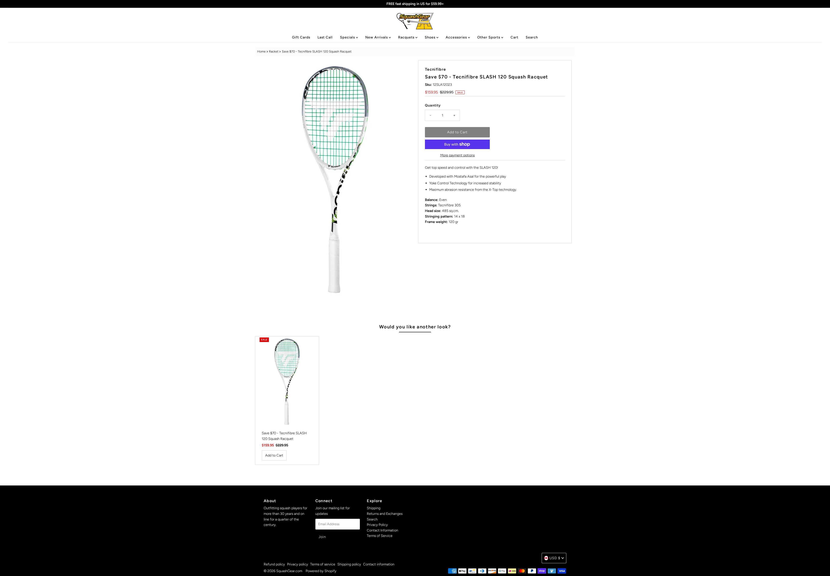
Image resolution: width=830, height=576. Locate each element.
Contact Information (382, 530)
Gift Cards (301, 37)
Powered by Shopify (321, 571)
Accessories (457, 37)
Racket (273, 51)
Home (261, 51)
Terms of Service (380, 536)
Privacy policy (297, 564)
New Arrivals (377, 37)
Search (532, 37)
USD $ (554, 558)
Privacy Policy (377, 525)
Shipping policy (349, 564)
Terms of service (322, 564)
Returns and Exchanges (384, 514)
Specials (348, 37)
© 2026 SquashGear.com (283, 571)
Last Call (325, 37)
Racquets (406, 37)
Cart (514, 37)
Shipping (373, 508)
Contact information (378, 564)
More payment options (457, 155)
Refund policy (274, 564)
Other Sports (489, 37)
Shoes (430, 37)
